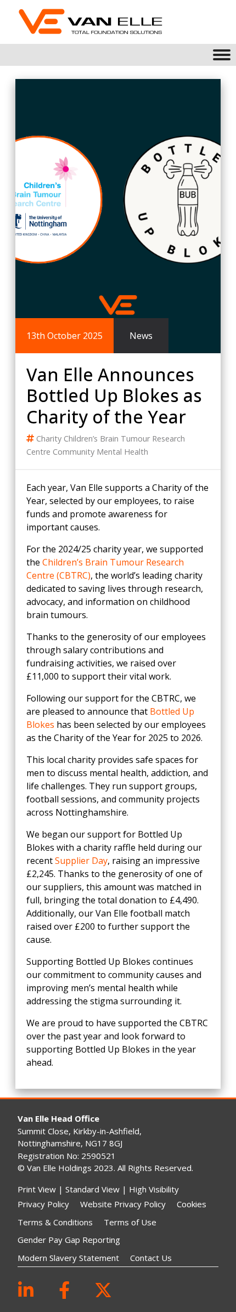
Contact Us (151, 1257)
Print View (37, 1189)
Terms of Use (130, 1222)
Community (75, 451)
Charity (50, 438)
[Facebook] (64, 1290)
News (141, 336)
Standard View (92, 1189)
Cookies (191, 1203)
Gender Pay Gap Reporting (69, 1239)
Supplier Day (81, 861)
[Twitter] (103, 1290)
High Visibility (154, 1189)
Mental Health (122, 451)
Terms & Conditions (55, 1222)
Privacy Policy (43, 1203)
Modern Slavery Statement (68, 1257)
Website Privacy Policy (123, 1203)
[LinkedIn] (25, 1290)
